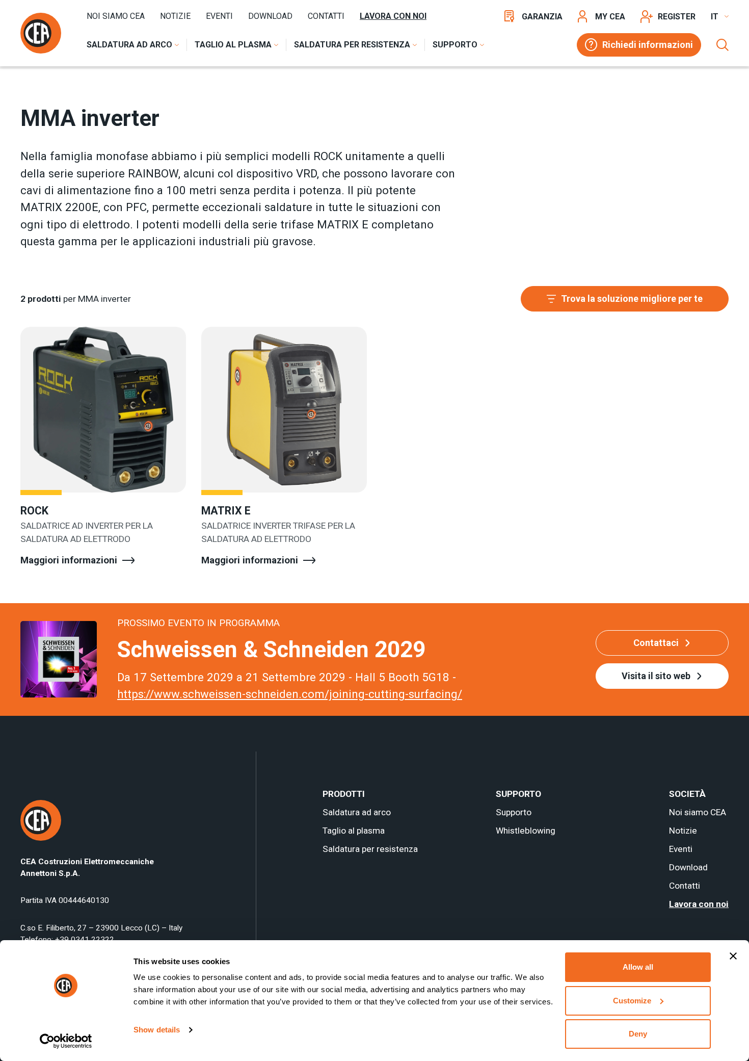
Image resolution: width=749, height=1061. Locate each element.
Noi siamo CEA (116, 16)
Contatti (326, 16)
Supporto (513, 812)
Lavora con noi (393, 16)
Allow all (638, 967)
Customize (632, 1000)
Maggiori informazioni (68, 560)
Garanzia (542, 16)
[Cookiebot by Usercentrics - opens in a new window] (66, 1041)
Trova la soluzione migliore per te (632, 298)
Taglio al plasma (354, 830)
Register (677, 16)
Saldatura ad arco (357, 812)
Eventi (219, 16)
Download (270, 16)
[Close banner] (733, 956)
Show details (156, 1029)
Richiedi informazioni (647, 44)
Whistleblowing (525, 830)
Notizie (175, 16)
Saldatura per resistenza (370, 849)
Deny (638, 1033)
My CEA (610, 16)
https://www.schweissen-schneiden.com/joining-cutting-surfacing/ (289, 694)
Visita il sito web (656, 675)
